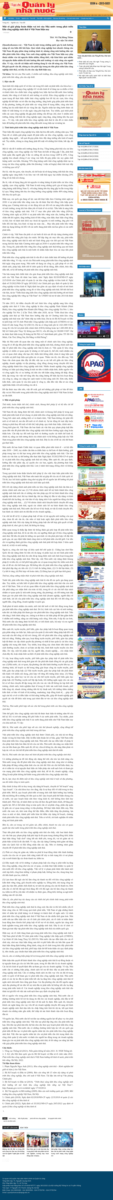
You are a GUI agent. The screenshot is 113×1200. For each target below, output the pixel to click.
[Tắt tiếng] (104, 336)
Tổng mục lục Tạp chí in (87, 135)
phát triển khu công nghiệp (38, 1118)
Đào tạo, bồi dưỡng (59, 18)
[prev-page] (3, 1160)
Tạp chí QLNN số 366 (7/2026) (87, 150)
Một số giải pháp (23, 1118)
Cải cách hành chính (73, 18)
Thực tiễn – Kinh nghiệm (44, 18)
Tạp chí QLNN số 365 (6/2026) (87, 153)
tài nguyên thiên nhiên (54, 1118)
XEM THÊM (24, 1128)
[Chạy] (80, 336)
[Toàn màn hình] (108, 336)
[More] (70, 32)
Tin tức (18, 18)
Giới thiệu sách (84, 266)
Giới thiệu (11, 18)
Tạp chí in (84, 118)
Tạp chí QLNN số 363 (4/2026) (87, 159)
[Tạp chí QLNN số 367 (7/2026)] (94, 107)
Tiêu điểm (82, 27)
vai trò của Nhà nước (9, 1121)
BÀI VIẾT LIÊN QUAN (10, 1128)
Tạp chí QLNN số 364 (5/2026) (87, 156)
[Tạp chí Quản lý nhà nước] (56, 8)
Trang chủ (5, 23)
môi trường (12, 1118)
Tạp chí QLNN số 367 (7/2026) (93, 122)
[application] (94, 329)
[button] (108, 18)
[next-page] (7, 1160)
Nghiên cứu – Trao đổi (28, 18)
